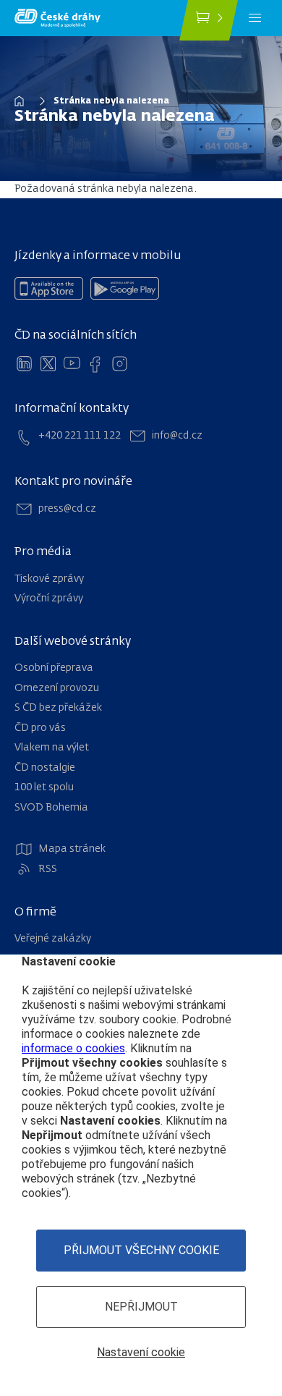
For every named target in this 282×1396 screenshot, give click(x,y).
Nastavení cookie (141, 1352)
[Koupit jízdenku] (208, 20)
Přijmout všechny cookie (141, 1250)
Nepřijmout (141, 1306)
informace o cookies (73, 1048)
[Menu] (255, 18)
